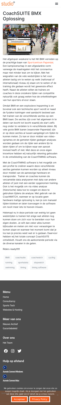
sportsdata (23, 262)
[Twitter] (19, 351)
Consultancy (9, 301)
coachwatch (37, 257)
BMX (7, 257)
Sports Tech (9, 305)
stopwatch (39, 262)
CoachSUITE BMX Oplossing (22, 16)
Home (6, 297)
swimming (10, 267)
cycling (52, 257)
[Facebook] (6, 351)
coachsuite (20, 257)
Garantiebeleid (10, 328)
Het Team (7, 342)
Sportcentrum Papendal (40, 62)
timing (23, 267)
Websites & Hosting (12, 309)
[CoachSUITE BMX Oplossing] (30, 39)
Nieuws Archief (10, 324)
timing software (39, 267)
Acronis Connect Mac (11, 380)
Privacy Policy (39, 399)
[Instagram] (13, 351)
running (8, 262)
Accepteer (19, 399)
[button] (56, 3)
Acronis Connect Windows (13, 371)
